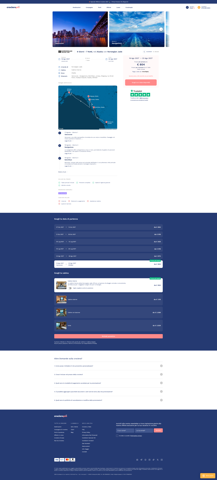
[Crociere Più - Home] (13, 8)
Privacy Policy (86, 432)
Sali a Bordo (74, 426)
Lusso (118, 7)
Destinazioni (76, 7)
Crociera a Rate (86, 426)
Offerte (109, 7)
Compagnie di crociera (60, 429)
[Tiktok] (154, 460)
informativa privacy (136, 435)
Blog (72, 432)
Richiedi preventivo (108, 336)
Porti (99, 7)
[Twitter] (158, 460)
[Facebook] (145, 460)
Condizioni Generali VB (88, 438)
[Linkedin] (162, 460)
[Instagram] (150, 460)
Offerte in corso (58, 435)
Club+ (72, 429)
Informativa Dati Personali (89, 435)
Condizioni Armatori (88, 440)
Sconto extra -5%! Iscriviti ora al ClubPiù (141, 76)
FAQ (83, 429)
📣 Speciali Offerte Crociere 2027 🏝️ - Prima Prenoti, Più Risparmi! (108, 1)
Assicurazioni (86, 446)
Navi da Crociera (59, 440)
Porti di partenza (59, 432)
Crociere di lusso (59, 438)
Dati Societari (86, 443)
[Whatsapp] (137, 460)
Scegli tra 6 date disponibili (141, 82)
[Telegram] (141, 460)
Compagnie (89, 7)
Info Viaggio (85, 449)
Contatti (84, 451)
